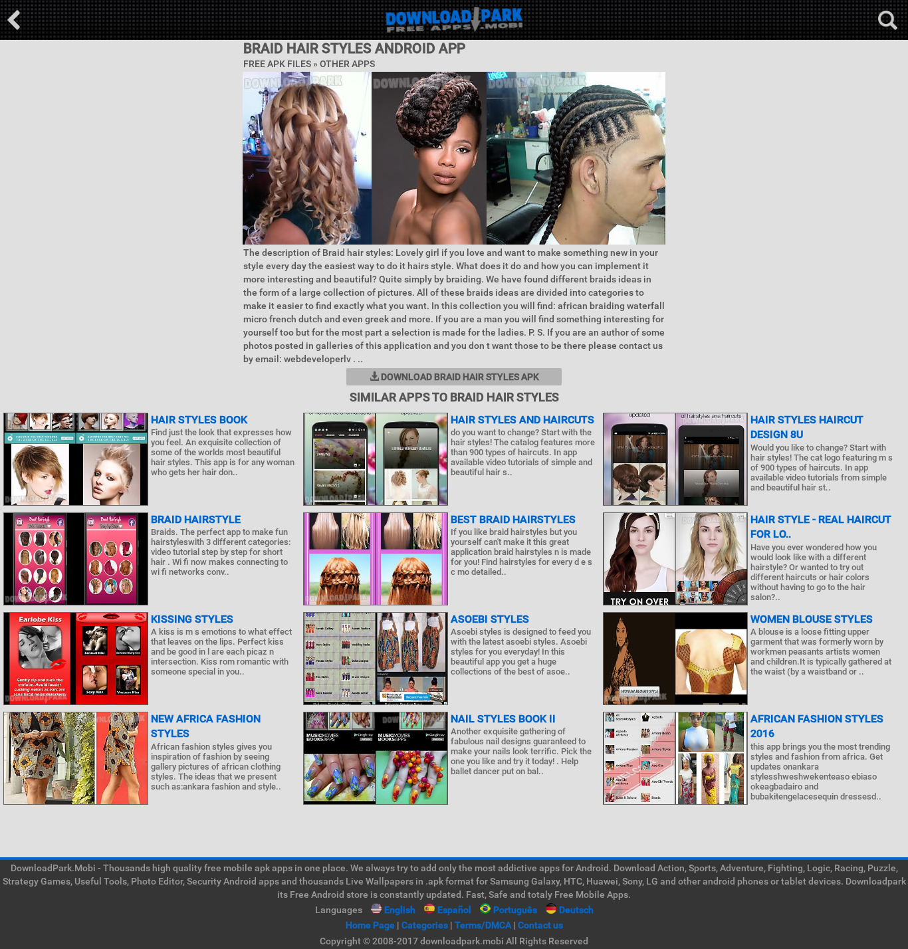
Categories (424, 925)
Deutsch (576, 909)
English (399, 909)
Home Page (370, 925)
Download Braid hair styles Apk (459, 376)
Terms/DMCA (483, 925)
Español (454, 909)
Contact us (540, 925)
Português (515, 909)
